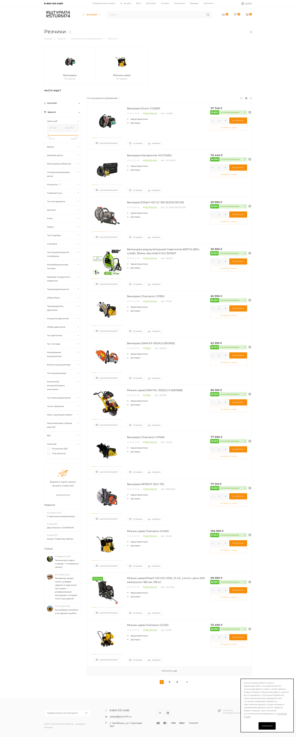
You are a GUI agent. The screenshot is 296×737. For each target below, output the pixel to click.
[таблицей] (251, 98)
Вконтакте (160, 713)
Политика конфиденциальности (235, 712)
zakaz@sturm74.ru (121, 716)
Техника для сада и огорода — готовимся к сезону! (67, 563)
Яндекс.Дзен (167, 713)
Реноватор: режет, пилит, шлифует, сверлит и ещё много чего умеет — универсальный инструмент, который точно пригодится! (66, 588)
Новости (49, 504)
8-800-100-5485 (53, 3)
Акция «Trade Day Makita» (60, 539)
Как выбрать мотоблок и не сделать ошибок (66, 611)
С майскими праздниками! (61, 516)
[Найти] (208, 14)
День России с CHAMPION (60, 527)
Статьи (48, 548)
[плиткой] (241, 98)
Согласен (267, 726)
